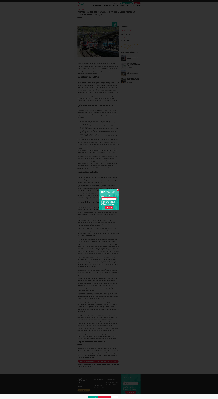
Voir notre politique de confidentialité (107, 204)
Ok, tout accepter (93, 396)
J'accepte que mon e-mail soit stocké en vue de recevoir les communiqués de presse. (108, 203)
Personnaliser (115, 396)
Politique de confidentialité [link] (124, 396)
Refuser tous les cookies (105, 396)
